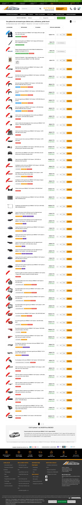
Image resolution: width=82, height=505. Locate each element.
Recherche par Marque (12, 14)
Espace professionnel (37, 481)
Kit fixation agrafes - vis (23, 490)
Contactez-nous (7, 483)
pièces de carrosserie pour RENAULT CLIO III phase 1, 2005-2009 (41, 442)
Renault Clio (29, 23)
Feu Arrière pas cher (23, 478)
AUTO (19, 23)
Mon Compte (35, 476)
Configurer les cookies (51, 474)
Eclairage (30, 14)
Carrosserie (23, 14)
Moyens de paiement (51, 469)
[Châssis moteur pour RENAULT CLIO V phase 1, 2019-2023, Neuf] (10, 189)
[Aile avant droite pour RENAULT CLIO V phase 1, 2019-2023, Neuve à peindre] (10, 93)
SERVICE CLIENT (14, 3)
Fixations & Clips (60, 14)
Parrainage (6, 481)
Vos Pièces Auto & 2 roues (11, 23)
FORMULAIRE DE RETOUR (34, 3)
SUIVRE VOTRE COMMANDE (22, 3)
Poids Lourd (50, 14)
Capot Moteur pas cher (23, 472)
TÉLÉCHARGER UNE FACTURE (5, 3)
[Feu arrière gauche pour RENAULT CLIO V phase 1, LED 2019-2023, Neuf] (10, 323)
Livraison (35, 469)
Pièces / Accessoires (40, 14)
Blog (5, 474)
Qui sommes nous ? (8, 465)
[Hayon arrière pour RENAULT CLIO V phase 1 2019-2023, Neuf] (10, 417)
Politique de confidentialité (52, 472)
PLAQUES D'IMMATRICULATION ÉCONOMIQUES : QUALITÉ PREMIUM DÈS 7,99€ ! (41, 1)
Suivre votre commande (60, 9)
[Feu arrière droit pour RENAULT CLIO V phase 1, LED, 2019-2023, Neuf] (10, 315)
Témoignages (7, 472)
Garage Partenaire (71, 14)
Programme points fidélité (9, 478)
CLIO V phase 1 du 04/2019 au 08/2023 (41, 23)
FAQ (34, 472)
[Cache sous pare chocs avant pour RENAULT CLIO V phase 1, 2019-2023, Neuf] (10, 141)
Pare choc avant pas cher (24, 483)
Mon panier (35, 479)
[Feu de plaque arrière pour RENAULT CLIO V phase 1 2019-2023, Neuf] (10, 361)
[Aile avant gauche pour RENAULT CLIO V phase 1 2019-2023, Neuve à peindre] (10, 101)
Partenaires (35, 467)
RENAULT (24, 23)
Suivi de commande (8, 485)
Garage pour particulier (38, 483)
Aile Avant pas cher (23, 465)
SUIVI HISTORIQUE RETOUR (43, 3)
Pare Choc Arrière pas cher (24, 481)
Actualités (6, 476)
